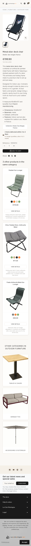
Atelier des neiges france (11, 55)
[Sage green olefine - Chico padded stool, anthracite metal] (12, 257)
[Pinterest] (17, 470)
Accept (24, 542)
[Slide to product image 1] (5, 44)
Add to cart (16, 151)
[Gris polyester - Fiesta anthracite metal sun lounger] (13, 315)
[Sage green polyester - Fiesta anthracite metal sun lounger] (18, 315)
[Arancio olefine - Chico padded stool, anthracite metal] (19, 257)
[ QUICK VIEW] (15, 185)
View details (15, 211)
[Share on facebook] (9, 155)
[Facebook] (9, 470)
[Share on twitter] (12, 155)
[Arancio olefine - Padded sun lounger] (14, 202)
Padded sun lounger (15, 170)
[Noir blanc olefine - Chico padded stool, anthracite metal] (17, 257)
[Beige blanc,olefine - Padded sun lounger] (17, 202)
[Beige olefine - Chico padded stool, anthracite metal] (14, 257)
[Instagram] (21, 470)
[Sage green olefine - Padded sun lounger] (19, 202)
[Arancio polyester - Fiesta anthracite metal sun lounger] (15, 315)
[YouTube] (13, 470)
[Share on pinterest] (15, 155)
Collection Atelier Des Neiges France (15, 127)
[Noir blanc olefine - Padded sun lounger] (12, 202)
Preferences (5, 542)
